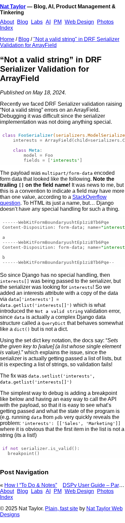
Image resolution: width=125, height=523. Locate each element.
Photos (105, 22)
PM (58, 22)
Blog (22, 22)
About (7, 22)
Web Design (79, 22)
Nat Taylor (13, 6)
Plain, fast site (61, 508)
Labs (37, 22)
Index (6, 28)
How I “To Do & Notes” (30, 485)
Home (7, 39)
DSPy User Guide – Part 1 (94, 485)
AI (48, 22)
